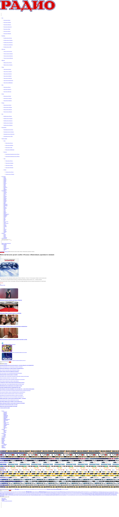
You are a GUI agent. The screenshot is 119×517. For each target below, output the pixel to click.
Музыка (5, 236)
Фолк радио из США (9, 147)
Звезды (5, 234)
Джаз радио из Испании (9, 167)
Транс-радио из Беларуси (8, 73)
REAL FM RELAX (3, 483)
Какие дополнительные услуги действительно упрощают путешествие (11, 366)
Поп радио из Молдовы (7, 91)
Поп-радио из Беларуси (7, 89)
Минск (5, 211)
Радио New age (3, 475)
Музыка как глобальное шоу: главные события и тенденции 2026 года (11, 368)
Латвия (3, 441)
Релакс (3, 102)
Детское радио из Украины (10, 174)
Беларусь (3, 433)
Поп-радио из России (7, 87)
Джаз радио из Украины (9, 163)
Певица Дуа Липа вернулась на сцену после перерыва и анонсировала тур (12, 396)
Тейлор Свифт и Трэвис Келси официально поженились (9, 371)
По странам (4, 176)
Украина (5, 178)
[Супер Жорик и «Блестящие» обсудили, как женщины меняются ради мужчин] (7, 351)
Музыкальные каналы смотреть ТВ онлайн (53, 491)
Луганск (5, 210)
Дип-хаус (3, 49)
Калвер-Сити (5, 205)
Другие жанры (4, 138)
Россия (5, 177)
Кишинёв (5, 207)
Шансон (3, 60)
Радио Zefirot (2, 468)
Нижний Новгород (7, 419)
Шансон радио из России (8, 62)
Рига (4, 220)
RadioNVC (2, 469)
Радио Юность (3, 466)
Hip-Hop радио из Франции (8, 125)
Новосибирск (6, 420)
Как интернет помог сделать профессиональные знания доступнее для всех (12, 384)
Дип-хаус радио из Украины (8, 53)
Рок (48, 489)
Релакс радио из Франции (8, 111)
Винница (5, 430)
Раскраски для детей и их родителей (58, 492)
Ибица (5, 203)
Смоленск (5, 425)
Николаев (5, 216)
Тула (4, 227)
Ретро (3, 93)
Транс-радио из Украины (8, 71)
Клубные (3, 35)
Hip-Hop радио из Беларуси (8, 120)
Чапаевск (5, 230)
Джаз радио (16, 491)
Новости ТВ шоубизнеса (67, 491)
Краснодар (5, 208)
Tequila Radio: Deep (4, 460)
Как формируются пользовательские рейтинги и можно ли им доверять (11, 395)
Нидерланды (5, 187)
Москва (5, 213)
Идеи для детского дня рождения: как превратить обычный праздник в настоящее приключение (15, 390)
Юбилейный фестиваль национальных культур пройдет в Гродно (11, 385)
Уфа (4, 228)
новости (5, 363)
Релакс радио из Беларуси (8, 109)
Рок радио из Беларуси (7, 24)
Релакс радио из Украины (8, 107)
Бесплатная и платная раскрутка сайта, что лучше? (9, 404)
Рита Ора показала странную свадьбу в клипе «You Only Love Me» (13, 339)
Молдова (5, 186)
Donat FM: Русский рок (4, 477)
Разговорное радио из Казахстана (9, 134)
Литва (4, 185)
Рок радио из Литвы (7, 29)
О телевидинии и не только (96, 491)
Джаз (4, 158)
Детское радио (12, 491)
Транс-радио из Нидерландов (8, 80)
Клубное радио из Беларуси (8, 42)
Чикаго (5, 232)
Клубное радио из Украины (8, 40)
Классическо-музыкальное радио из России (12, 154)
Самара (5, 222)
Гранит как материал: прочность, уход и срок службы (8, 377)
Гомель (5, 202)
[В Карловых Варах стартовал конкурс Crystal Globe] (9, 311)
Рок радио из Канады (7, 31)
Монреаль (5, 212)
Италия (5, 182)
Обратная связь (4, 238)
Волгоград (5, 200)
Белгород (5, 195)
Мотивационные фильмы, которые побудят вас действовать (12, 458)
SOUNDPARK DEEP (4, 485)
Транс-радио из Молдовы (8, 78)
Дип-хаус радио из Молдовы (8, 58)
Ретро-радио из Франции (8, 100)
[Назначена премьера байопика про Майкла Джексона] (9, 298)
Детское (5, 169)
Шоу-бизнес (5, 237)
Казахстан (5, 183)
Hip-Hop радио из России (8, 116)
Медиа (5, 235)
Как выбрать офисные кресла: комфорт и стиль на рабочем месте (11, 401)
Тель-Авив (5, 226)
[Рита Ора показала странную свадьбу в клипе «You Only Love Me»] (9, 337)
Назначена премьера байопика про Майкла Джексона (11, 300)
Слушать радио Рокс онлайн (5, 407)
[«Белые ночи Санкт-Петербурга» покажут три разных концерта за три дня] (7, 359)
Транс (3, 67)
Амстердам (5, 192)
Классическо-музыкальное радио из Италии (12, 156)
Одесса (5, 217)
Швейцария (4, 447)
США (4, 188)
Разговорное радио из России (8, 129)
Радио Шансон (3, 464)
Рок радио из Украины (7, 22)
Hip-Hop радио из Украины (8, 118)
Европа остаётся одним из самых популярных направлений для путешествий (12, 379)
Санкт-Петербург (6, 223)
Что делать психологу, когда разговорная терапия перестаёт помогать (11, 373)
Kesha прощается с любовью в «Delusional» (9, 344)
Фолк (4, 140)
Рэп (2, 114)
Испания (5, 181)
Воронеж (5, 201)
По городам (4, 190)
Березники (5, 196)
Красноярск (5, 417)
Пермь (5, 421)
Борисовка (5, 198)
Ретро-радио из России (7, 96)
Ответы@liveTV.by (86, 491)
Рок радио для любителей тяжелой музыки (102, 492)
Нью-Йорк (5, 215)
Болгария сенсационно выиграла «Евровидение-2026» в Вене (10, 387)
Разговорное (4, 127)
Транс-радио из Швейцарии (8, 82)
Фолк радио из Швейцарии (10, 149)
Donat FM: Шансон (4, 462)
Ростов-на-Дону (6, 221)
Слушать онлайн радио (8, 493)
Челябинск (5, 231)
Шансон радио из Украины (8, 64)
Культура (7, 251)
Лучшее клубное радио (35, 491)
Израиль (5, 180)
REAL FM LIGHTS (4, 479)
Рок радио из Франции (7, 33)
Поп (19, 489)
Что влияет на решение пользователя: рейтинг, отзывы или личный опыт (11, 393)
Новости (3, 233)
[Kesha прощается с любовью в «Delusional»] (2, 343)
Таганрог (5, 225)
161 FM (1, 473)
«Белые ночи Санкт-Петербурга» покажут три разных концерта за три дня (13, 360)
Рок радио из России (7, 20)
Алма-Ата (5, 191)
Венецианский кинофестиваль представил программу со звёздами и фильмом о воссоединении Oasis (17, 365)
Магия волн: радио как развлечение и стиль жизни (8, 406)
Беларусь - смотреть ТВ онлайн (5, 491)
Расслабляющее (32, 489)
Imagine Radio (3, 451)
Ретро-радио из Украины (8, 98)
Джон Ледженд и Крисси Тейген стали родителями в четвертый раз (13, 326)
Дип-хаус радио (20, 491)
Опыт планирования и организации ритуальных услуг (11, 481)
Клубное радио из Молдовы (8, 44)
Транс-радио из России (7, 69)
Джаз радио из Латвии (9, 165)
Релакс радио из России (7, 105)
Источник (1, 282)
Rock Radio (2, 456)
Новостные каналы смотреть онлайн (77, 491)
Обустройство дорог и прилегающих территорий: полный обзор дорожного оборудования (14, 376)
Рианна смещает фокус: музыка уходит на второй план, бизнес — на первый (13, 398)
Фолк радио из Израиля (9, 145)
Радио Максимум (3, 471)
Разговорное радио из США (8, 136)
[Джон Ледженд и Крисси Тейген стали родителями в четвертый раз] (9, 324)
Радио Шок (2, 454)
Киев (4, 206)
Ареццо (5, 193)
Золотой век (2, 486)
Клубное (14, 489)
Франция (3, 446)
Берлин (5, 197)
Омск (4, 218)
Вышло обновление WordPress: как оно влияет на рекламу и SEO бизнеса (12, 403)
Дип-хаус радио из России (8, 51)
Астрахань (5, 411)
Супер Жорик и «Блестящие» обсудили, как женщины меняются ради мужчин (14, 352)
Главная (1, 251)
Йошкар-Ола (6, 415)
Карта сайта (4, 498)
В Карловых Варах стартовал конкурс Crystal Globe (10, 313)
